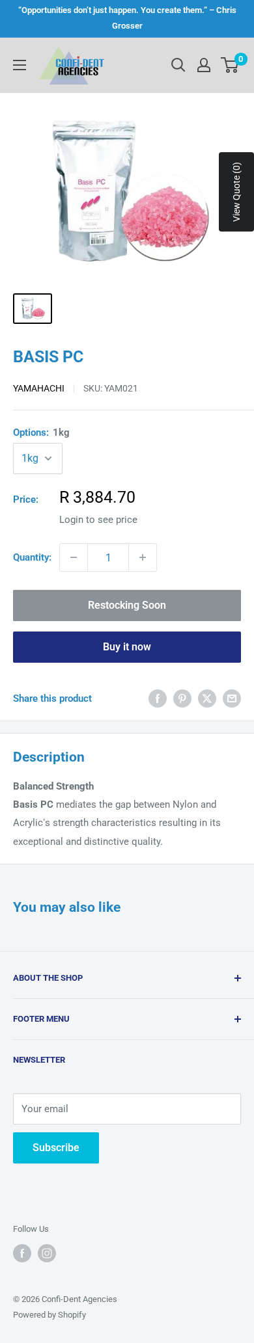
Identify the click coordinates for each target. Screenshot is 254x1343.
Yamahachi (38, 388)
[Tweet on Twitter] (207, 698)
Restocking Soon (127, 605)
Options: (41, 432)
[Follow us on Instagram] (47, 1253)
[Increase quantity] (142, 557)
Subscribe (56, 1147)
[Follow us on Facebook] (22, 1253)
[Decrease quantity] (73, 557)
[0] (230, 65)
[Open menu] (19, 65)
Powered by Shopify (49, 1315)
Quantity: (32, 557)
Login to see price (98, 519)
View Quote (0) (236, 192)
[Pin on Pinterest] (182, 698)
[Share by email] (232, 698)
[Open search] (178, 65)
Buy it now (127, 647)
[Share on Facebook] (157, 698)
